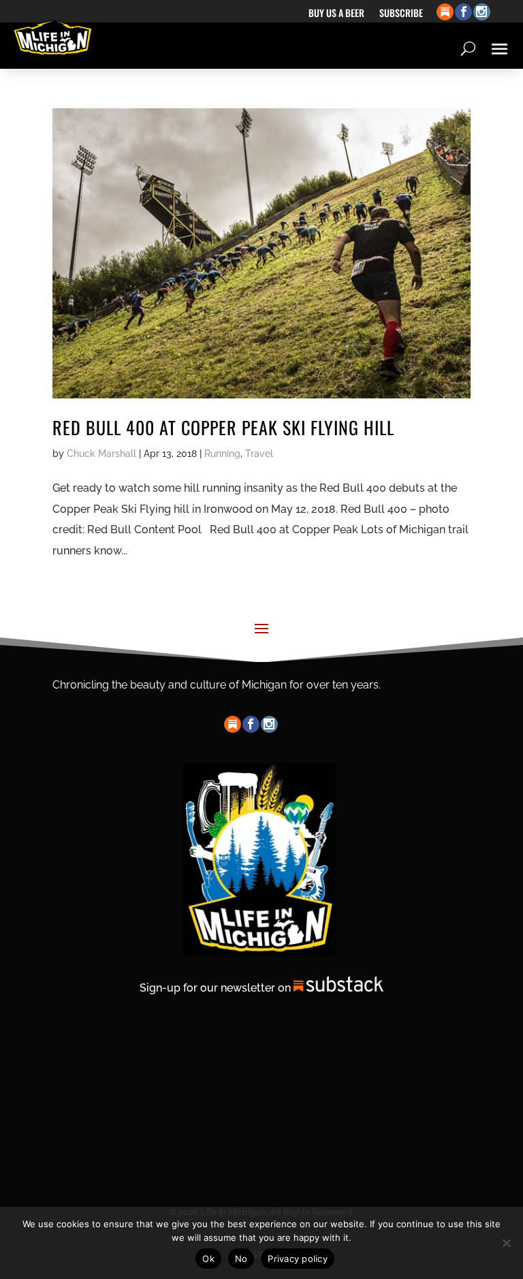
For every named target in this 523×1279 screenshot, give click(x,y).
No (241, 1258)
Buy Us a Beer (336, 14)
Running (222, 453)
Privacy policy (298, 1258)
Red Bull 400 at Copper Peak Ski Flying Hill (223, 427)
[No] (506, 1243)
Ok (208, 1258)
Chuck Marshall (101, 453)
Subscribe (401, 14)
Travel (259, 453)
